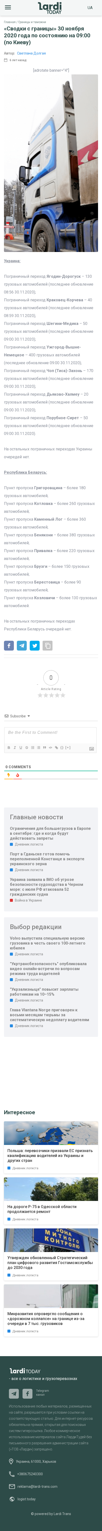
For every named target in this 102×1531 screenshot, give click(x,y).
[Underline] (21, 748)
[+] (68, 747)
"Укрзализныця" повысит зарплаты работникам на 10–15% (44, 992)
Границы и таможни (32, 22)
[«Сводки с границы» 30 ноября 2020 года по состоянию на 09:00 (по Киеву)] (9, 646)
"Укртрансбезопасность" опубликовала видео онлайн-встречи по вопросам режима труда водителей (48, 968)
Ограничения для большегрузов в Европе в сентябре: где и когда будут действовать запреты (50, 833)
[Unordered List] (38, 748)
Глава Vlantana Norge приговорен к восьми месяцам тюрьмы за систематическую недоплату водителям (49, 1015)
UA (90, 7)
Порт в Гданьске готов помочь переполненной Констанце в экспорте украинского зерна (47, 859)
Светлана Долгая (31, 53)
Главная (10, 22)
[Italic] (15, 748)
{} (62, 747)
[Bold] (9, 748)
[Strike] (26, 748)
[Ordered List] (32, 748)
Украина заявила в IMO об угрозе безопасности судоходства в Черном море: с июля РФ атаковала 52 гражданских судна (46, 887)
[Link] (56, 748)
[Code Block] (50, 748)
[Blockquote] (44, 748)
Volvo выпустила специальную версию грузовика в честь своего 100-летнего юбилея (47, 943)
